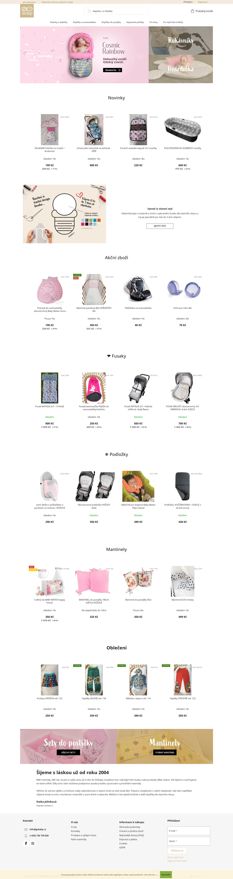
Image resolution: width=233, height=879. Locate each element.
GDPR (122, 847)
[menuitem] (58, 22)
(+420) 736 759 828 (39, 835)
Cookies (123, 843)
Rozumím (165, 874)
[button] (29, 56)
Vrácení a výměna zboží (131, 831)
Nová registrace (175, 857)
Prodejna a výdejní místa (83, 835)
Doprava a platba (128, 839)
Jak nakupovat (29, 2)
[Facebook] (26, 843)
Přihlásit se (177, 850)
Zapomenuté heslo (177, 860)
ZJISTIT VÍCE (160, 225)
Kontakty (75, 831)
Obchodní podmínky (129, 827)
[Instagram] (33, 843)
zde (156, 875)
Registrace (203, 2)
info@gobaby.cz (38, 829)
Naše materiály (78, 839)
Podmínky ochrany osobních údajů (57, 2)
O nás (74, 827)
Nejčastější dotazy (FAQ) (131, 835)
